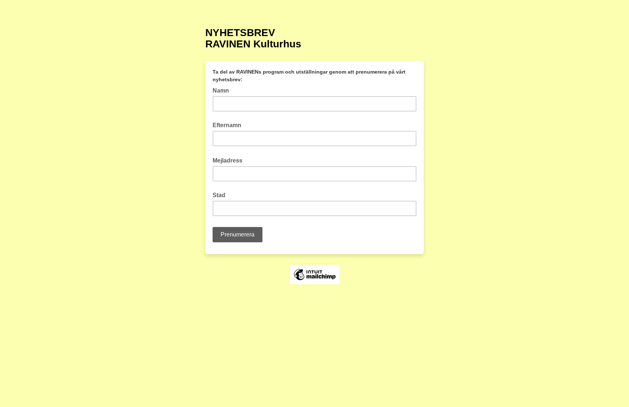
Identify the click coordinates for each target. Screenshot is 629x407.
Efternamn (227, 125)
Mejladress (230, 160)
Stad (219, 195)
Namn (221, 90)
